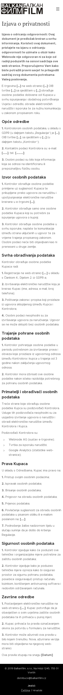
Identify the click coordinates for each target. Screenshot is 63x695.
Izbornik (57, 8)
